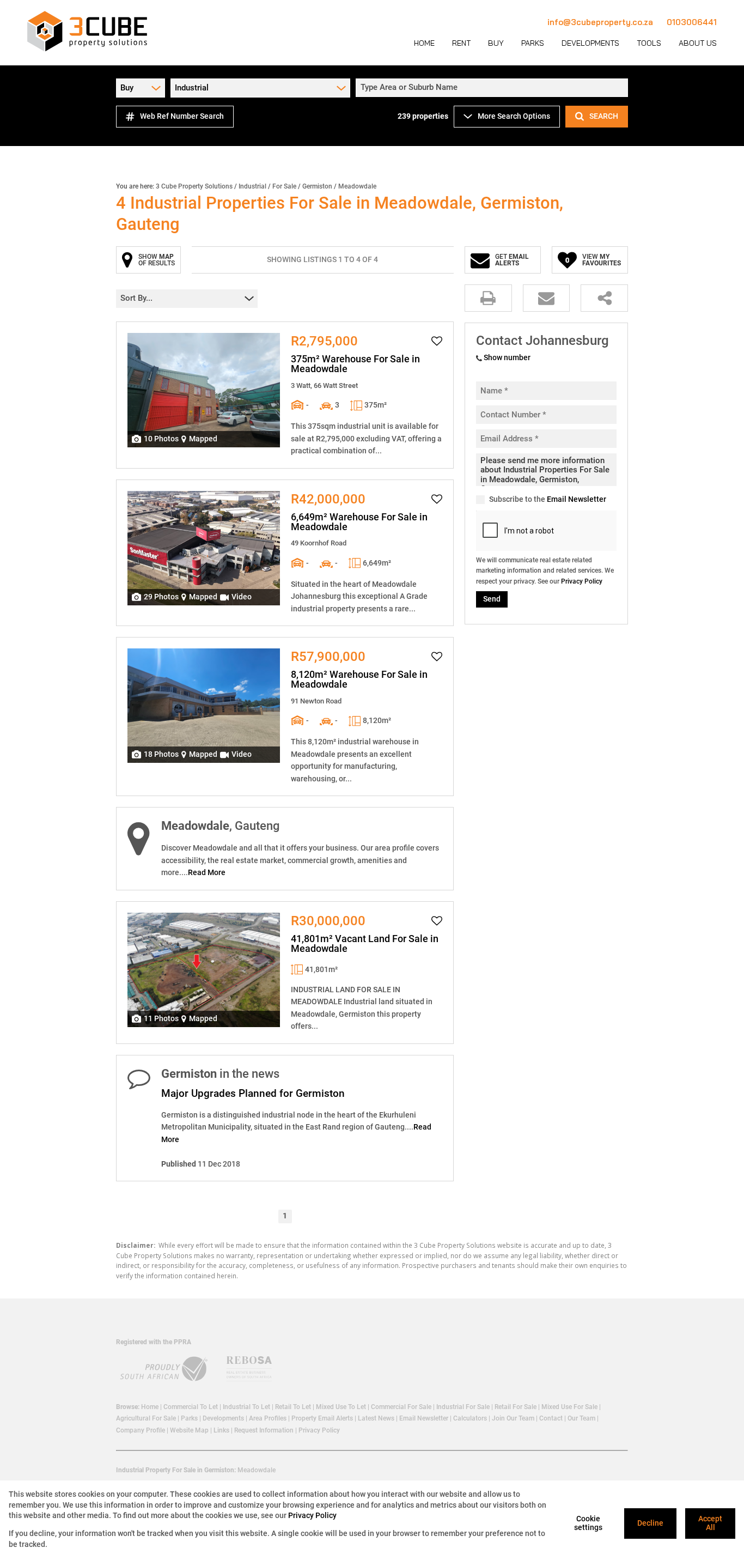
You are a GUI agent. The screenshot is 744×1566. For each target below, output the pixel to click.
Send (492, 598)
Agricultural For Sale (146, 1418)
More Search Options (514, 116)
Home (149, 1407)
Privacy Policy (581, 581)
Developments (223, 1418)
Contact (551, 1418)
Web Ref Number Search (182, 116)
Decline (650, 1523)
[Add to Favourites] (436, 341)
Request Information (264, 1430)
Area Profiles (267, 1418)
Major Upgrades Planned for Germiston (253, 1093)
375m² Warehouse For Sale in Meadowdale (355, 364)
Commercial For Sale (401, 1407)
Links (221, 1430)
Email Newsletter (576, 499)
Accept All (710, 1523)
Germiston (317, 186)
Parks (189, 1418)
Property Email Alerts (322, 1418)
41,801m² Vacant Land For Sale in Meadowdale (364, 944)
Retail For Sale (515, 1407)
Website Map (189, 1430)
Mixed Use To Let (341, 1407)
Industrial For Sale (463, 1407)
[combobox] (493, 88)
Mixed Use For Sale (569, 1407)
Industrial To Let (246, 1407)
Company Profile (140, 1430)
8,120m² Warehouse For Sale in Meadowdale (359, 679)
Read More (206, 872)
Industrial (252, 186)
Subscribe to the (547, 499)
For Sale (284, 186)
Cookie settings (588, 1523)
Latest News (376, 1418)
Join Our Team (513, 1418)
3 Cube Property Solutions (194, 186)
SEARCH (603, 116)
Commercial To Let (190, 1407)
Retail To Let (293, 1407)
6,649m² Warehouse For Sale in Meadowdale (359, 522)
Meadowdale (256, 1470)
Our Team (581, 1418)
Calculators (470, 1418)
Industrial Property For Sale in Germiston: (176, 1470)
